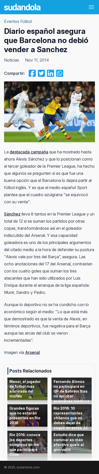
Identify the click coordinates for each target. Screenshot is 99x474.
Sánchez (12, 214)
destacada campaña (29, 151)
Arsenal (32, 352)
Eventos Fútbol (18, 21)
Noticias (11, 60)
